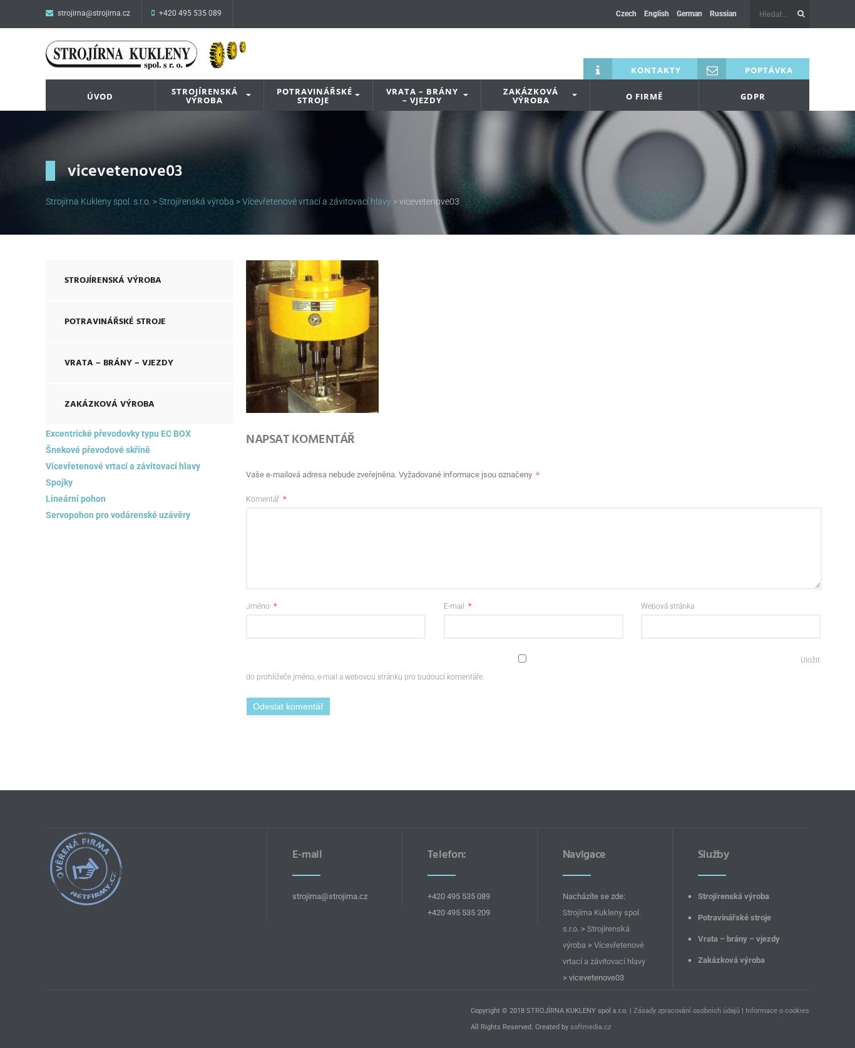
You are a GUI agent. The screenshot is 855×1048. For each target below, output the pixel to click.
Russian (723, 13)
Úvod (100, 96)
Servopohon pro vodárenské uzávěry (118, 515)
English (656, 13)
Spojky (59, 482)
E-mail (457, 606)
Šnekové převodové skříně (98, 450)
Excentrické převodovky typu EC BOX (118, 434)
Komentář (266, 499)
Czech (626, 13)
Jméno (261, 606)
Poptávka (769, 70)
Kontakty (656, 70)
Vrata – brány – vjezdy (422, 96)
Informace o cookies (777, 1011)
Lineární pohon (76, 499)
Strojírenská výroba (205, 96)
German (689, 13)
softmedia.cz (590, 1027)
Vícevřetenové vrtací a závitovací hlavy (123, 466)
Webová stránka (667, 606)
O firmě (644, 96)
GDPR (752, 96)
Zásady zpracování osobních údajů (686, 1011)
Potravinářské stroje (314, 96)
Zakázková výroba (530, 96)
